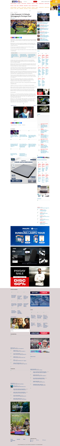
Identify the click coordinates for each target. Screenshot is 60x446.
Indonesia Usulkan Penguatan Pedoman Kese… (39, 170)
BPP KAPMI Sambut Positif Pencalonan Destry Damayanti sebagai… (39, 325)
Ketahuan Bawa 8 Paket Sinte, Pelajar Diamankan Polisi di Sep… (14, 304)
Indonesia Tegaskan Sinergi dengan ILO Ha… (43, 170)
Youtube (32, 441)
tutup (51, 0)
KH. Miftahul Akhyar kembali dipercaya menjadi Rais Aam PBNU (44, 29)
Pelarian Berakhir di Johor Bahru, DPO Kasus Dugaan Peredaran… (26, 305)
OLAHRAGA (38, 207)
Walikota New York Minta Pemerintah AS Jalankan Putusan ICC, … (47, 72)
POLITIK (43, 31)
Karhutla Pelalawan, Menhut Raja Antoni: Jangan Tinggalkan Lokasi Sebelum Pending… (44, 36)
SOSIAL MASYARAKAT (17, 353)
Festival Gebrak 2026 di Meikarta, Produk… (39, 378)
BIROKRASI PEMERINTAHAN (43, 56)
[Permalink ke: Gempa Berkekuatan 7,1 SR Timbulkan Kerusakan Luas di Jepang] (43, 77)
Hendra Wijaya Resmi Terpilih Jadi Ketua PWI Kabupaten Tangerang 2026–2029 (44, 126)
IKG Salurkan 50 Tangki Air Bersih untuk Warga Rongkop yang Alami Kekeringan (44, 131)
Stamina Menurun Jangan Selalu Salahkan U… (39, 375)
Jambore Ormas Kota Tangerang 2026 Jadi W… (19, 354)
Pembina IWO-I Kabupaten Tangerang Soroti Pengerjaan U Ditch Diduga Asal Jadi (44, 141)
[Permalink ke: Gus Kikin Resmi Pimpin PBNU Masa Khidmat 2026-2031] (20, 376)
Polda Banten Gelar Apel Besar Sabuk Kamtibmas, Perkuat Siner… (14, 311)
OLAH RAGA (39, 198)
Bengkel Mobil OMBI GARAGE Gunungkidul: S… (40, 372)
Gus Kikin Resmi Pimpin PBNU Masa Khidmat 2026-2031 (44, 26)
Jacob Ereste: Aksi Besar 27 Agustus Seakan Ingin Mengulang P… (39, 316)
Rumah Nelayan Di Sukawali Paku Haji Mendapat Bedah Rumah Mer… (19, 305)
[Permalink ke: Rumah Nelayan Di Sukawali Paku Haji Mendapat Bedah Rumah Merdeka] (20, 301)
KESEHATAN (34, 381)
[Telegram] (59, 13)
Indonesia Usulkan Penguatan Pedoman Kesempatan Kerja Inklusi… (43, 62)
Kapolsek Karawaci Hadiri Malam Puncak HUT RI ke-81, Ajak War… (26, 297)
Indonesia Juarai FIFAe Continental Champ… (43, 210)
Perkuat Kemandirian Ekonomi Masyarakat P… (47, 180)
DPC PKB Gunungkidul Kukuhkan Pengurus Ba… (20, 363)
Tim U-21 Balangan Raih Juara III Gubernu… (44, 220)
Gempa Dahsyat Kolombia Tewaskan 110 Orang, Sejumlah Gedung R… (39, 72)
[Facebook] (59, 8)
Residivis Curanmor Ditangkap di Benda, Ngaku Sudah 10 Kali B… (19, 312)
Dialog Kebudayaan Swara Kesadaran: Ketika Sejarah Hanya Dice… (45, 326)
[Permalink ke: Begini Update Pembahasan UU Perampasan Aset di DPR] (20, 341)
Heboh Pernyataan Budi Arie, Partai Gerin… (19, 357)
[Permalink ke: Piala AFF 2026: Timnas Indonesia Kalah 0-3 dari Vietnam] (15, 150)
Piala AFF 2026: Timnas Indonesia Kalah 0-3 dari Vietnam (14, 154)
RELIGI (14, 383)
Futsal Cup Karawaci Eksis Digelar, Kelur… (44, 213)
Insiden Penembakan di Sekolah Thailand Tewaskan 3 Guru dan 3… (43, 72)
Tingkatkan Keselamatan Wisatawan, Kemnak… (43, 179)
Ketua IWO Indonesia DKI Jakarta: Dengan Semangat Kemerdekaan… (45, 317)
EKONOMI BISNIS (35, 384)
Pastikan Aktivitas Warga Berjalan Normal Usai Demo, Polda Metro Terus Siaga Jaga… (44, 40)
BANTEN (42, 123)
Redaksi (12, 439)
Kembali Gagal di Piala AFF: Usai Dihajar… (44, 217)
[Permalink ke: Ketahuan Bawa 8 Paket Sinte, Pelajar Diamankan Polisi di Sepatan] (14, 301)
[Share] (59, 15)
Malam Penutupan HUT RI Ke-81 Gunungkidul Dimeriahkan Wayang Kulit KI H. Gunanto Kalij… (44, 136)
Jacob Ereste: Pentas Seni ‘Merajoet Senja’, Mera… (33, 324)
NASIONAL (41, 31)
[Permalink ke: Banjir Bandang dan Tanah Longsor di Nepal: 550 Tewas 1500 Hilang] (39, 54)
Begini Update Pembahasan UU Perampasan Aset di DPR (44, 33)
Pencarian (35, 1)
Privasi (24, 439)
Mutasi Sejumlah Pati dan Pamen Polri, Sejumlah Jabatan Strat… (13, 296)
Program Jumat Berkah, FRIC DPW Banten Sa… (19, 389)
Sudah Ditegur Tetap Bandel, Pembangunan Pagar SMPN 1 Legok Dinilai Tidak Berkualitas (45, 151)
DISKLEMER (18, 439)
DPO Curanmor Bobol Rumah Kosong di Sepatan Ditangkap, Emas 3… (19, 298)
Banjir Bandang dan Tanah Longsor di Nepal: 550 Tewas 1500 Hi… (39, 60)
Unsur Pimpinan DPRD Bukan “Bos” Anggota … (20, 360)
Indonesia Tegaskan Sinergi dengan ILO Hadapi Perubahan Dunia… (47, 62)
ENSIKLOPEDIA (32, 356)
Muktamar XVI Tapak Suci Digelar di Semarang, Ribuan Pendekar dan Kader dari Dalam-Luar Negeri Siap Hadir (32, 145)
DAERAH (38, 114)
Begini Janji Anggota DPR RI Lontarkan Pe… (19, 351)
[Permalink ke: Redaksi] (11, 18)
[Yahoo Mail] (59, 7)
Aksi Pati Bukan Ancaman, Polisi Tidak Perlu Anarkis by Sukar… (33, 316)
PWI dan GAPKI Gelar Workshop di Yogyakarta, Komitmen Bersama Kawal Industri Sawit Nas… (44, 146)
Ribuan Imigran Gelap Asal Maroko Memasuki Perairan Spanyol (39, 83)
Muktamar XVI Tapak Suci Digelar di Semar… (44, 224)
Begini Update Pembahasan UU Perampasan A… (17, 348)
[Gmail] (59, 5)
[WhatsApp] (59, 11)
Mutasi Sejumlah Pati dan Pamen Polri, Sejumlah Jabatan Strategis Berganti (42, 23)
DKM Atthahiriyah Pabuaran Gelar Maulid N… (19, 399)
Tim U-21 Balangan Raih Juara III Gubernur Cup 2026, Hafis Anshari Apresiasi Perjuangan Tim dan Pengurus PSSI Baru (24, 145)
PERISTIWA (19, 392)
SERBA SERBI (37, 381)
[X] (59, 10)
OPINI (31, 322)
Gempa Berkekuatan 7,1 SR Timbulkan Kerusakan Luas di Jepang (43, 83)
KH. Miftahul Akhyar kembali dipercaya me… (19, 386)
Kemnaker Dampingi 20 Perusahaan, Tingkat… (39, 179)
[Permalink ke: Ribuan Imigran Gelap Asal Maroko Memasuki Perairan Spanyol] (39, 77)
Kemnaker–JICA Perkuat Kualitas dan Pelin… (47, 168)
